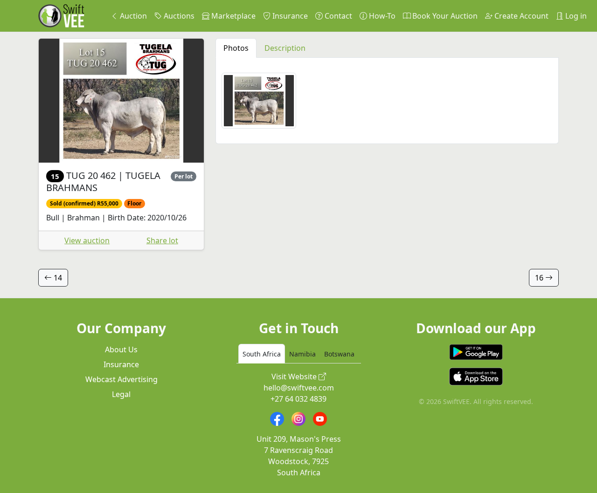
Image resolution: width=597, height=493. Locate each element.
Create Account (520, 16)
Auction (132, 16)
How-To (381, 16)
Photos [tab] (236, 48)
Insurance (289, 16)
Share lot (162, 240)
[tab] (261, 353)
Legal (121, 394)
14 (57, 278)
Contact (337, 16)
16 (540, 278)
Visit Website (295, 376)
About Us (121, 349)
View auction (87, 240)
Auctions (178, 16)
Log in (575, 16)
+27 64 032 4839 (298, 399)
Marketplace (232, 16)
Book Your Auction (444, 16)
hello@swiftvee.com (299, 388)
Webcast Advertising (121, 379)
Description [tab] (284, 48)
